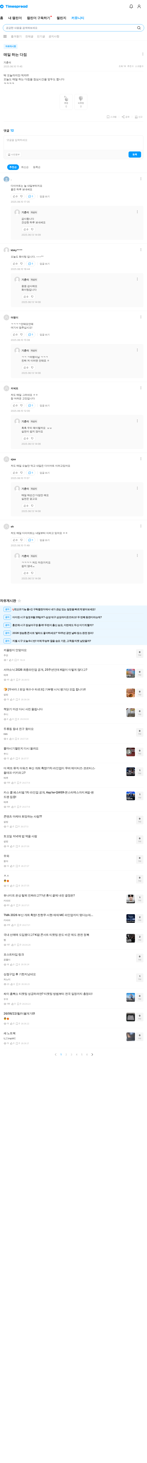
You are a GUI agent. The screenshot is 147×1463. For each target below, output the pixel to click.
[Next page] (92, 1054)
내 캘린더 (15, 18)
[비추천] (22, 196)
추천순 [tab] (13, 167)
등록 (134, 154)
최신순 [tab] (25, 167)
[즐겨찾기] (19, 601)
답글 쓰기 (45, 196)
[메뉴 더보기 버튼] (5, 36)
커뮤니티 (77, 18)
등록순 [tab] (37, 167)
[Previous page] (56, 1054)
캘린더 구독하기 (38, 18)
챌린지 (61, 18)
